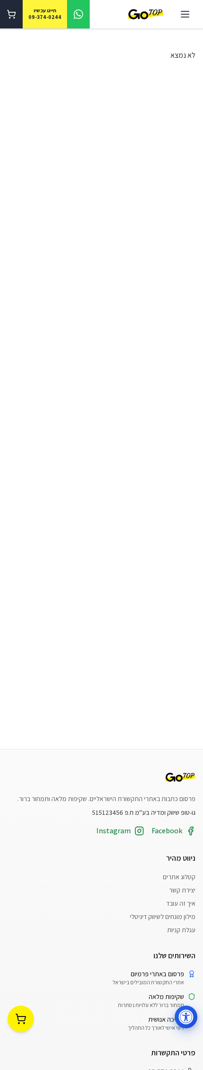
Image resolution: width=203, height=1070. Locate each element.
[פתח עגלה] (11, 14)
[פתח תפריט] (185, 14)
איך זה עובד (180, 903)
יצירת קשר (182, 890)
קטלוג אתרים (179, 877)
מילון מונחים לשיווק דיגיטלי (162, 916)
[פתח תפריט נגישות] (186, 1017)
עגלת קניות (181, 930)
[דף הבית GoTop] (145, 14)
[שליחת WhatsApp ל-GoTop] (78, 14)
